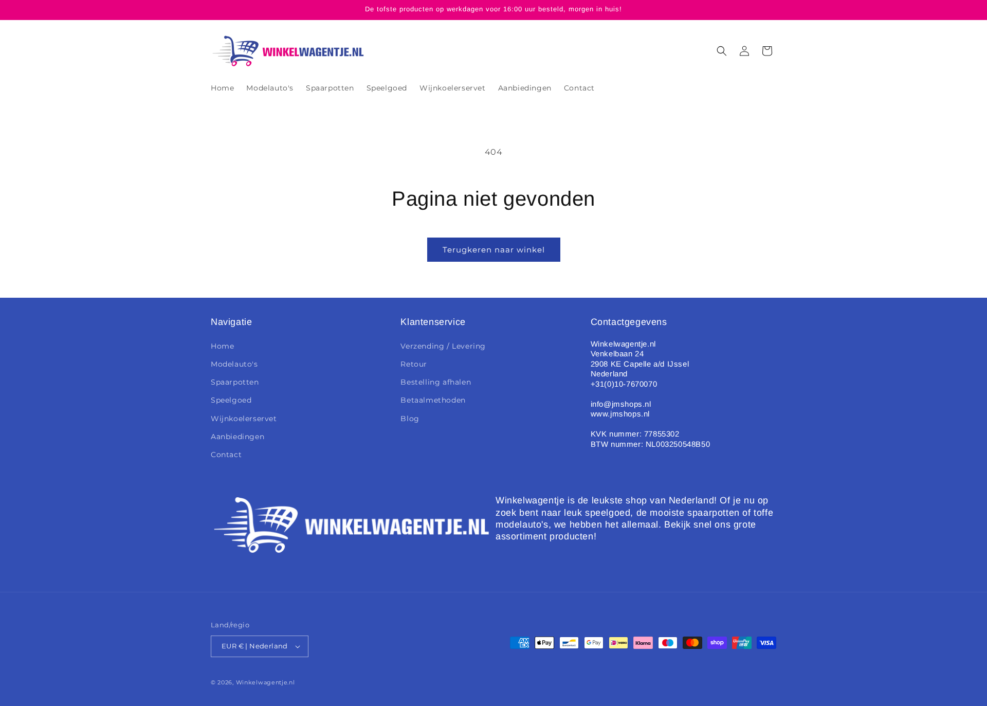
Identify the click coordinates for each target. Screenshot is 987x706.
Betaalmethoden (432, 400)
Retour (413, 364)
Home (222, 346)
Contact (226, 454)
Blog (409, 418)
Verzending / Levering (443, 346)
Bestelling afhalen (435, 382)
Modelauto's (234, 364)
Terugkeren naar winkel (494, 250)
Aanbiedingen (237, 436)
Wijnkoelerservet (244, 418)
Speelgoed (231, 400)
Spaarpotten (235, 382)
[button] (721, 51)
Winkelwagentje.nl (265, 682)
